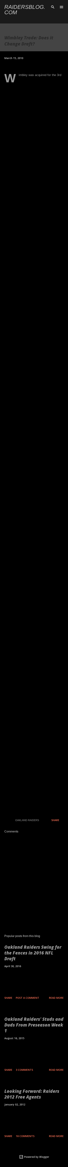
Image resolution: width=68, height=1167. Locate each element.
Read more (56, 997)
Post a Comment (27, 997)
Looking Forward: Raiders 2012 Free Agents (31, 1094)
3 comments (24, 1069)
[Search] (53, 6)
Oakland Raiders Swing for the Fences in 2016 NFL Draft (32, 953)
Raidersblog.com (24, 9)
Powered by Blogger (36, 1157)
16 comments (25, 1136)
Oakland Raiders (27, 820)
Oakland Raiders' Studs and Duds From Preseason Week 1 (33, 1025)
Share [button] (55, 820)
